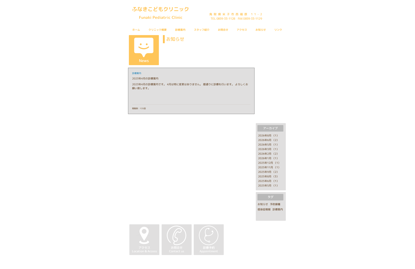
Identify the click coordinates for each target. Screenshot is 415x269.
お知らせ (263, 204)
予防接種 (275, 204)
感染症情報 (264, 209)
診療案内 (136, 73)
